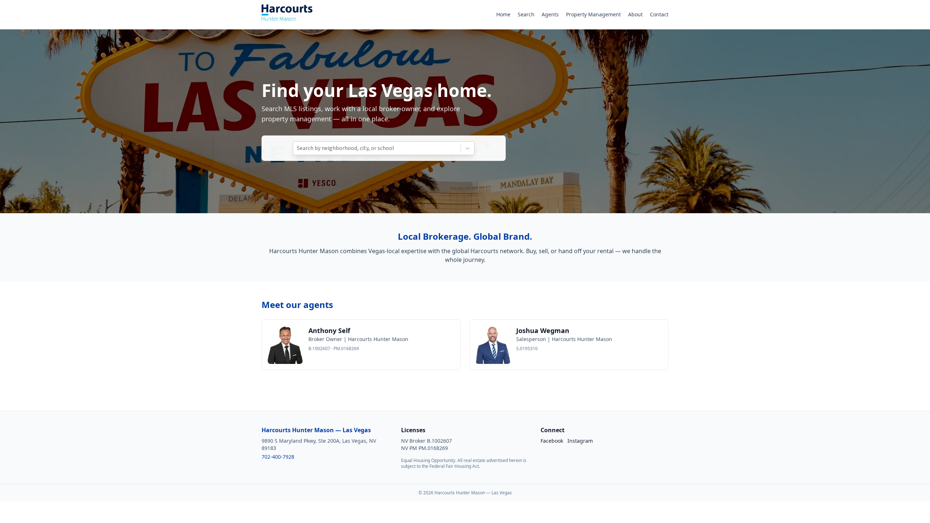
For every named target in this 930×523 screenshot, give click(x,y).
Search (526, 14)
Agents (550, 14)
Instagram (580, 440)
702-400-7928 (278, 456)
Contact (659, 14)
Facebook (552, 440)
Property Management (593, 14)
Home (503, 14)
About (635, 14)
